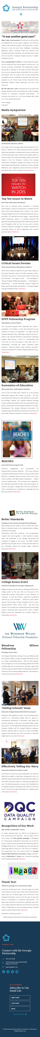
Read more (30, 170)
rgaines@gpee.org (11, 967)
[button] (20, 1014)
